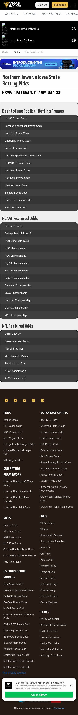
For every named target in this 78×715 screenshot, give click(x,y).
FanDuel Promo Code (16, 148)
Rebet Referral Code (51, 474)
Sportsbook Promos (51, 535)
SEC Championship (15, 248)
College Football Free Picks (18, 549)
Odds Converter (49, 631)
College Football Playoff (18, 233)
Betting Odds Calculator (53, 625)
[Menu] (73, 5)
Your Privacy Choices (14, 672)
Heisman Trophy (14, 226)
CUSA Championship (16, 307)
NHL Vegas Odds (12, 460)
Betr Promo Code (49, 456)
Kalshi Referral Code (16, 207)
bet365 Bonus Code (15, 118)
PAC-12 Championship (17, 278)
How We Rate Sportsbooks (18, 491)
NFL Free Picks (12, 531)
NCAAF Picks (51, 14)
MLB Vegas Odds (13, 438)
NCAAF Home (12, 14)
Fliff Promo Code (49, 444)
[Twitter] (16, 400)
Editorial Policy (48, 596)
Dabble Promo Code (51, 450)
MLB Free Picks (12, 543)
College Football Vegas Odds (19, 444)
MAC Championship (16, 315)
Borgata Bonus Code (16, 192)
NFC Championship (15, 370)
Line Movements (34, 52)
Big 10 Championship (16, 263)
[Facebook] (7, 400)
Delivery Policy (48, 584)
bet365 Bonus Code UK (16, 667)
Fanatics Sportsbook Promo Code (23, 125)
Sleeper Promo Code (16, 185)
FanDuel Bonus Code (15, 602)
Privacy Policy (48, 565)
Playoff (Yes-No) (14, 348)
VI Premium (46, 523)
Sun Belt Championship (17, 300)
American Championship (18, 285)
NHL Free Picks (12, 561)
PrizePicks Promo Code (18, 200)
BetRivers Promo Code (17, 177)
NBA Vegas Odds (13, 432)
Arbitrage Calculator (51, 655)
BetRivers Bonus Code (15, 636)
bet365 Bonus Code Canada (18, 661)
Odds (5, 52)
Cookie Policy (47, 590)
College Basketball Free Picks (20, 555)
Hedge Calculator (49, 643)
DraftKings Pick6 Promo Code (56, 506)
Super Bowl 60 (13, 333)
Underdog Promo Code (17, 170)
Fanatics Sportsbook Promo (18, 590)
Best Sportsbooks (13, 584)
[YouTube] (25, 400)
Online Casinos (48, 602)
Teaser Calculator (49, 637)
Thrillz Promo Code (50, 438)
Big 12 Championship (16, 270)
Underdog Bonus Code (15, 630)
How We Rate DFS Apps (16, 507)
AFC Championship (15, 378)
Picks (17, 52)
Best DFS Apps (48, 419)
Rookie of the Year (15, 363)
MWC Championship (16, 292)
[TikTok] (34, 400)
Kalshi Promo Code (51, 480)
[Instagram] (43, 400)
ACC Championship (15, 255)
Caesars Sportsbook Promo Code (23, 155)
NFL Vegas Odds (12, 426)
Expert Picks (10, 525)
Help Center (46, 559)
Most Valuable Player (16, 356)
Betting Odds (10, 419)
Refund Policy (48, 578)
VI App (44, 529)
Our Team (45, 553)
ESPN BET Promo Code (16, 624)
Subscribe (60, 4)
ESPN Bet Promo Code (17, 163)
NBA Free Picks (12, 537)
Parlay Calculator (49, 619)
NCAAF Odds (30, 14)
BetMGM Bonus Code (17, 133)
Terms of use (47, 572)
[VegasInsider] (39, 393)
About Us (45, 547)
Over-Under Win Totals (17, 240)
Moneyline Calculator (51, 649)
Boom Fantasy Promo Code (55, 462)
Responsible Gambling (52, 541)
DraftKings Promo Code (18, 140)
